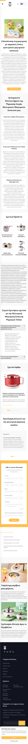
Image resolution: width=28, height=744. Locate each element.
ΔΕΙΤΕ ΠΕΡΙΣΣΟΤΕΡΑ (8, 405)
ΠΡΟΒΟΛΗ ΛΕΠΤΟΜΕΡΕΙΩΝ (7, 227)
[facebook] (5, 652)
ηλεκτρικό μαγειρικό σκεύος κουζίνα (11, 543)
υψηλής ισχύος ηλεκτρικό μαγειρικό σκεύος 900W (7, 254)
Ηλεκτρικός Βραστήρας (5, 694)
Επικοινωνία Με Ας (7, 677)
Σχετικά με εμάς (6, 666)
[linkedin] (8, 652)
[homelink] (5, 648)
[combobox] (7, 485)
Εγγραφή (22, 723)
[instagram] (10, 652)
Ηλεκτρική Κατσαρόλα (5, 686)
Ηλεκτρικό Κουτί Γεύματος (7, 690)
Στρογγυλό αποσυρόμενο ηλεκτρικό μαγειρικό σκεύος (21, 236)
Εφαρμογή (5, 671)
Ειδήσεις (5, 674)
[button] (8, 410)
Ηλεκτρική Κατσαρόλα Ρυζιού (7, 698)
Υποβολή (14, 520)
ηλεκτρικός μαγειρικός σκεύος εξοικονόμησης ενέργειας (13, 546)
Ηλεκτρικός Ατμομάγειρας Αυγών (18, 686)
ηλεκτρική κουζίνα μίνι (8, 537)
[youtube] (13, 652)
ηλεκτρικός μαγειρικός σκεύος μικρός (12, 540)
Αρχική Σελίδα (6, 663)
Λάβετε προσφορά (14, 89)
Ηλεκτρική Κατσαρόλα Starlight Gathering (21, 254)
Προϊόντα (5, 669)
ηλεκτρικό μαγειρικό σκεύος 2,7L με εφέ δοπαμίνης (7, 236)
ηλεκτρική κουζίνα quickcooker (10, 550)
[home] (10, 4)
